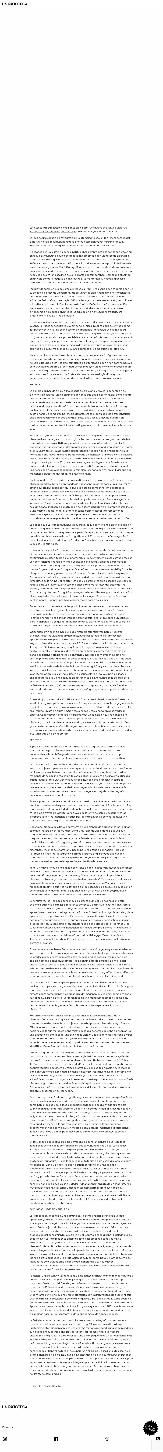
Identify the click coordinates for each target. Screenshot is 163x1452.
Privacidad (8, 1427)
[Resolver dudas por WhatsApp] (150, 1428)
